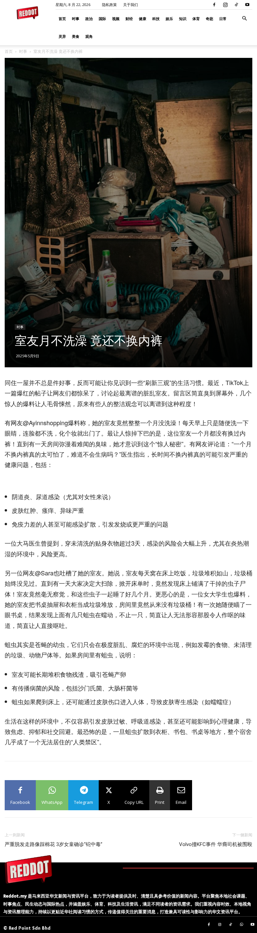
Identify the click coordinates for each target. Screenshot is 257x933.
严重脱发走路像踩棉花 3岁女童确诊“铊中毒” (53, 844)
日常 (223, 18)
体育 (196, 18)
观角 (89, 36)
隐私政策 (109, 4)
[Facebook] (214, 4)
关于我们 (130, 4)
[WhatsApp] (241, 925)
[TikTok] (236, 4)
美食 (75, 36)
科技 (156, 18)
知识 (182, 18)
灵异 (62, 36)
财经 (129, 18)
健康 (142, 18)
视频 (115, 18)
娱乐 (169, 18)
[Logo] (28, 869)
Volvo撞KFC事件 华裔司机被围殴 (215, 844)
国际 (102, 18)
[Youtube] (247, 4)
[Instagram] (225, 4)
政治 (89, 18)
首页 (62, 18)
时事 (75, 18)
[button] (244, 18)
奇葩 (209, 18)
